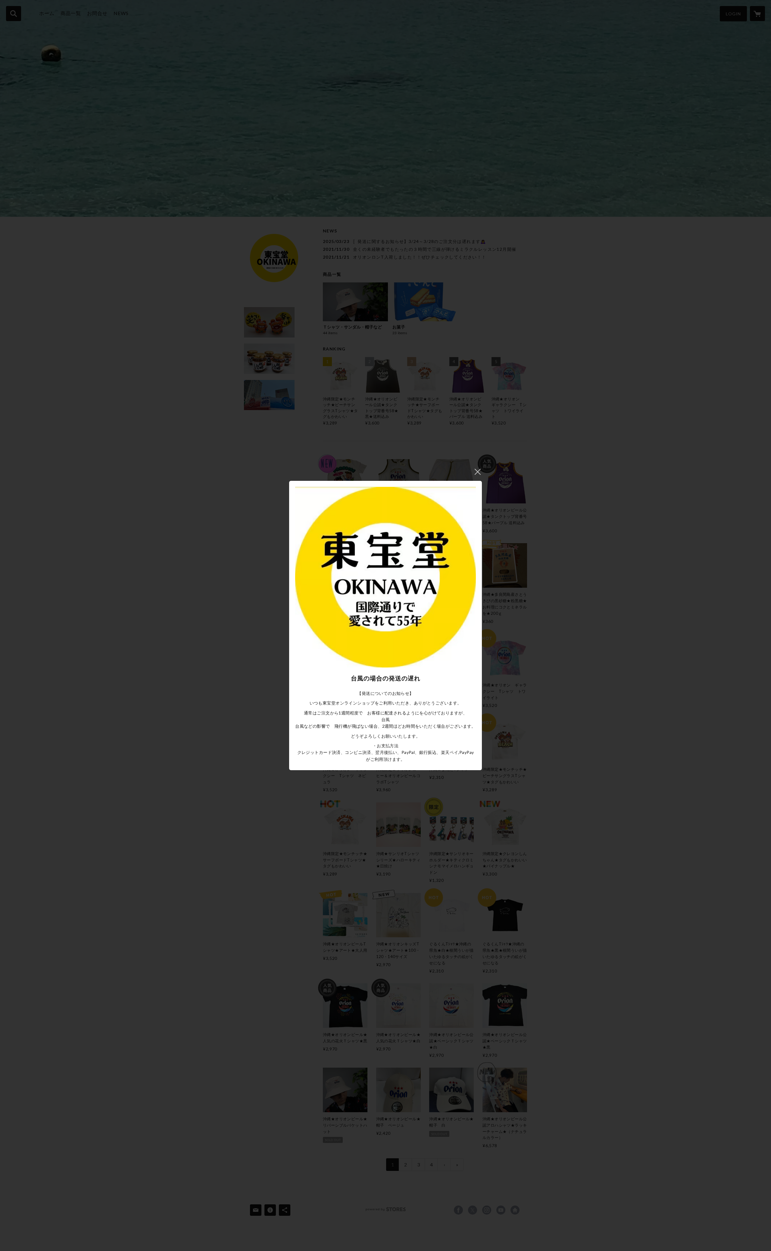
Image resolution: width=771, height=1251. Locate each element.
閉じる (478, 472)
